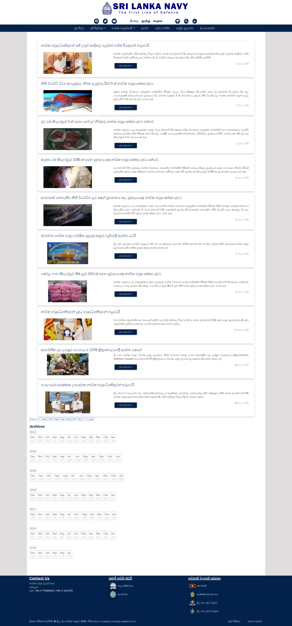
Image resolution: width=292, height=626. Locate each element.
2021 (33, 432)
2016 (33, 528)
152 (80, 419)
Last (91, 419)
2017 (33, 509)
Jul (69, 439)
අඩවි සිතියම (234, 621)
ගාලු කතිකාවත (125, 585)
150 (68, 419)
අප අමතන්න (207, 28)
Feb (106, 439)
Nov (40, 439)
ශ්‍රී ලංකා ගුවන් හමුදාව (208, 611)
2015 (33, 547)
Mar (98, 439)
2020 (33, 451)
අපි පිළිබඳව (97, 28)
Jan (113, 439)
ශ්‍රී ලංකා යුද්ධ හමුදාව (207, 602)
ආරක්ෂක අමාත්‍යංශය (207, 594)
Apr (91, 439)
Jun (76, 439)
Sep (55, 439)
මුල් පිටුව (79, 28)
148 (56, 419)
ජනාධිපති (201, 585)
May (83, 439)
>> (85, 419)
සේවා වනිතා (162, 28)
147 (50, 419)
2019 (33, 470)
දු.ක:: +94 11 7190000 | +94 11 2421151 (51, 590)
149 (62, 419)
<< (39, 419)
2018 (33, 490)
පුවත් (144, 28)
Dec (33, 439)
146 (44, 419)
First (32, 419)
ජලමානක (122, 594)
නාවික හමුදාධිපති (122, 28)
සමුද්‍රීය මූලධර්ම (185, 28)
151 (74, 419)
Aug (62, 439)
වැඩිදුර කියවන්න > (125, 66)
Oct (47, 439)
